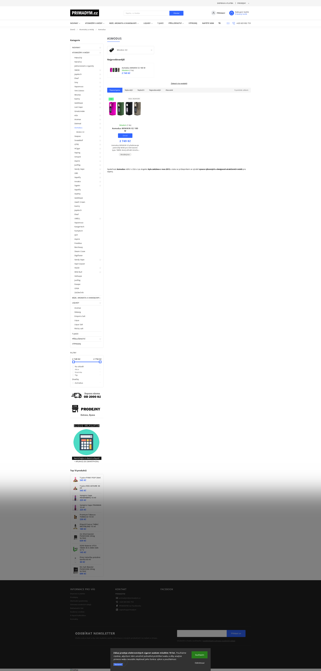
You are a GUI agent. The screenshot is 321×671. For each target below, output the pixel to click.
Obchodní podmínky (79, 601)
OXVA (76, 288)
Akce (88, 369)
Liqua (76, 320)
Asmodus (78, 127)
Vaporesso (78, 86)
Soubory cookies (77, 612)
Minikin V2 (80, 132)
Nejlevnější (129, 90)
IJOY (76, 235)
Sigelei (77, 185)
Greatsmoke (79, 111)
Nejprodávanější (155, 90)
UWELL (77, 218)
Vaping (77, 152)
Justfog (77, 165)
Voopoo (77, 136)
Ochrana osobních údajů (80, 605)
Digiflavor (78, 255)
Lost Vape (78, 107)
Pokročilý (78, 57)
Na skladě (88, 366)
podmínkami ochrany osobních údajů (219, 641)
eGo (76, 115)
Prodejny (241, 3)
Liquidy (75, 303)
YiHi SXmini (79, 90)
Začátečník (79, 292)
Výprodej (76, 344)
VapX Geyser (79, 264)
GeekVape (78, 103)
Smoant (77, 157)
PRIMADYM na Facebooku (130, 606)
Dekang (77, 312)
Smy (76, 82)
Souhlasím (199, 655)
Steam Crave (79, 251)
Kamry (77, 99)
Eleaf (76, 78)
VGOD (76, 268)
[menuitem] (76, 23)
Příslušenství (78, 339)
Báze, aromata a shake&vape (86, 298)
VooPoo (77, 194)
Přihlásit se (236, 633)
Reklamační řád (76, 608)
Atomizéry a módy (81, 52)
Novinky (76, 47)
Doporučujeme (115, 90)
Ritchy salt (78, 328)
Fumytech (78, 231)
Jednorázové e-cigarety (84, 66)
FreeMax (78, 243)
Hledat (176, 13)
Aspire (77, 161)
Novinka (88, 372)
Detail (125, 135)
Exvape (77, 284)
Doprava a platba (225, 3)
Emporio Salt (79, 316)
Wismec (77, 95)
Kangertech (79, 226)
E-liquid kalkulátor (78, 615)
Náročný (78, 62)
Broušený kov (125, 154)
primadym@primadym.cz (130, 598)
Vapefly (77, 177)
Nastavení (118, 664)
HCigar (77, 148)
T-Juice (75, 334)
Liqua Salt (78, 324)
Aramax (77, 119)
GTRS (76, 144)
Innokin (77, 181)
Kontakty (74, 619)
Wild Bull (78, 272)
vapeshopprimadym (127, 610)
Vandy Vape (79, 169)
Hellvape (78, 276)
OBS (76, 173)
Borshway (78, 247)
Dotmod (77, 123)
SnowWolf (78, 140)
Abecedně (169, 90)
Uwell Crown (79, 202)
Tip (88, 375)
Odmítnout (199, 663)
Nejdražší (141, 90)
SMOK (77, 70)
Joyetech (78, 74)
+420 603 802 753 (126, 602)
